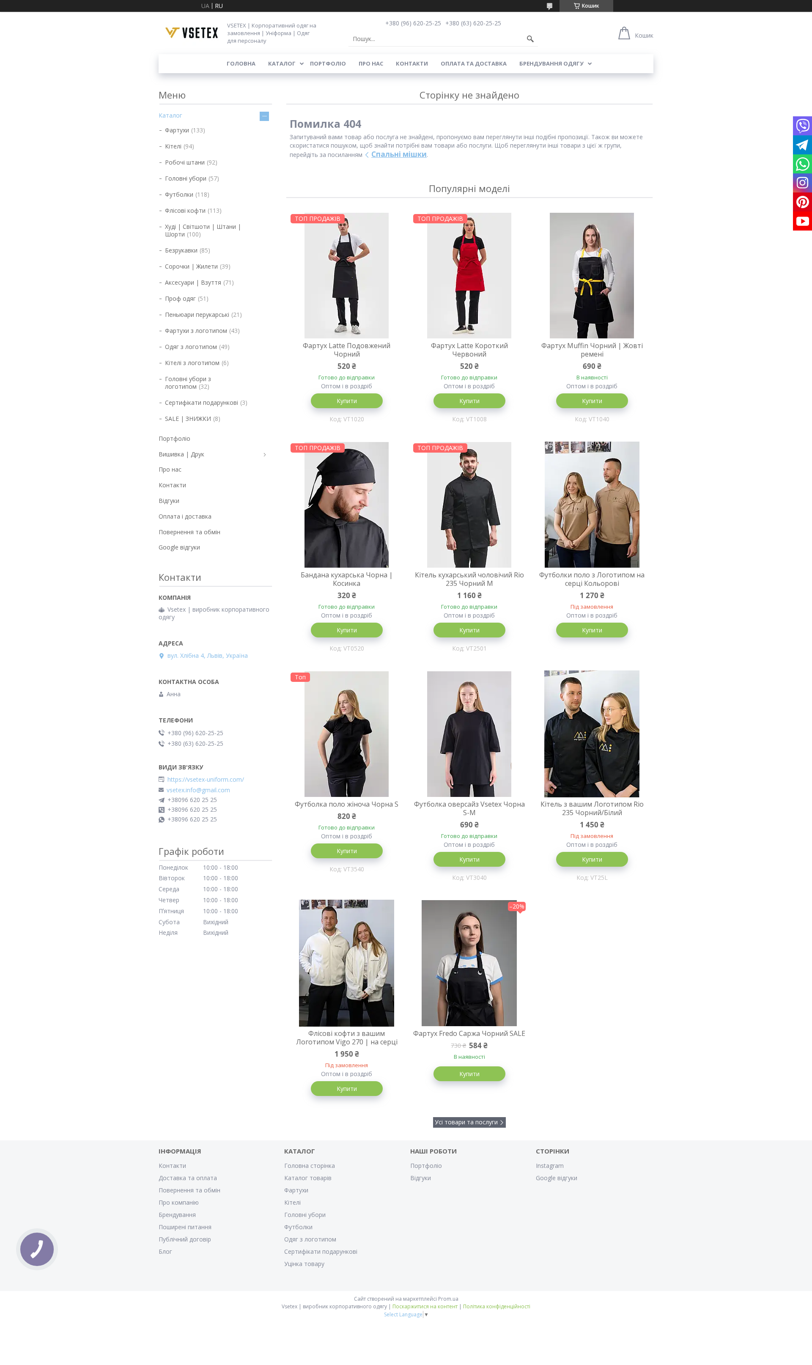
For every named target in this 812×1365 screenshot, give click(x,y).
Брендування (177, 1215)
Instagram (550, 1166)
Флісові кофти (185, 210)
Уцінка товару (304, 1264)
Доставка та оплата (188, 1178)
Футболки (179, 194)
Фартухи (177, 130)
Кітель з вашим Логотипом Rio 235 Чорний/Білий (592, 808)
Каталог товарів (308, 1178)
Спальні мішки (399, 154)
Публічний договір (185, 1239)
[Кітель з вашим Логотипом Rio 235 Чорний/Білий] (592, 733)
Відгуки (169, 501)
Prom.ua (448, 1298)
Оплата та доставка (474, 63)
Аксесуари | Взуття (193, 282)
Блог (165, 1251)
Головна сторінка (309, 1166)
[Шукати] (530, 39)
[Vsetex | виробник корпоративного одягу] (190, 32)
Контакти (412, 63)
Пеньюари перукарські (197, 314)
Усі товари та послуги (466, 1122)
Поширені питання (185, 1227)
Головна (241, 63)
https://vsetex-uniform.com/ (205, 779)
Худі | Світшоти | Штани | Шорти (203, 230)
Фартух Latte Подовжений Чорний (346, 349)
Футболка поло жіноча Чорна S (346, 804)
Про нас (371, 63)
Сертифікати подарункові (201, 402)
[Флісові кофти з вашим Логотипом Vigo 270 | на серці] (346, 963)
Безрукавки (181, 250)
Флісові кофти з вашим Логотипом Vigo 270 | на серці (347, 1037)
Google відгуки (179, 547)
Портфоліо (328, 63)
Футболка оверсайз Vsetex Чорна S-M (469, 808)
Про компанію (179, 1202)
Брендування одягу (551, 63)
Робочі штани (185, 162)
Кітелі (173, 146)
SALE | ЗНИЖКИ (188, 419)
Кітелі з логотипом (192, 363)
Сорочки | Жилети (191, 266)
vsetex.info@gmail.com (198, 790)
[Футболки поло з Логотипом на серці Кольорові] (592, 504)
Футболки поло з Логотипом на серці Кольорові (592, 579)
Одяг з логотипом (191, 347)
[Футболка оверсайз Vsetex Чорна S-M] (469, 733)
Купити (347, 401)
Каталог (282, 63)
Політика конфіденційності (496, 1306)
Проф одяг (180, 298)
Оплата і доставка (185, 516)
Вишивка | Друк (181, 454)
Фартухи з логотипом (196, 331)
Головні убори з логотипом (188, 382)
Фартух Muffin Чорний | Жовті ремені (592, 349)
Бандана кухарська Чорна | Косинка (347, 579)
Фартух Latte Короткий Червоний (469, 349)
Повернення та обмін (189, 532)
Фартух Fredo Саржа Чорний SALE (469, 1033)
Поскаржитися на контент (425, 1306)
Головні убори (185, 178)
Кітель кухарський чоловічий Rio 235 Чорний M (469, 579)
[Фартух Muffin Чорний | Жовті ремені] (592, 275)
